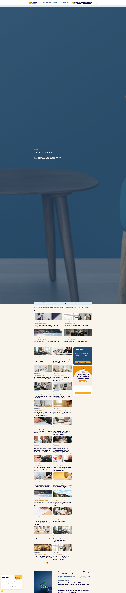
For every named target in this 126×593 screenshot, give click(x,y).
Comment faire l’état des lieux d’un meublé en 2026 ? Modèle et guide (43, 431)
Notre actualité (85, 307)
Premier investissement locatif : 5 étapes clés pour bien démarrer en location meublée (62, 486)
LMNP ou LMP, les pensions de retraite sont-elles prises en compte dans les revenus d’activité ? (42, 451)
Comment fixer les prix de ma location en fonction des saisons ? (46, 342)
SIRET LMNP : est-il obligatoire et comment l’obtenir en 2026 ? (43, 379)
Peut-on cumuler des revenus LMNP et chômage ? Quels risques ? (43, 469)
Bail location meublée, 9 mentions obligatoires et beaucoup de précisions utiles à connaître (43, 522)
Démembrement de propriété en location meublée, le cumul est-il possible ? (46, 326)
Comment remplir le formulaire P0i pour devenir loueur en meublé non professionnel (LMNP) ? (61, 432)
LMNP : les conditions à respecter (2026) (40, 360)
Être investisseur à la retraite (42, 539)
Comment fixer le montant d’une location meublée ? (42, 485)
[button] (2, 591)
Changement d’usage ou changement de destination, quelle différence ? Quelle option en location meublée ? (62, 451)
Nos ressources (56, 2)
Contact (79, 2)
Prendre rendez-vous (82, 362)
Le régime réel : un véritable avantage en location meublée (76, 342)
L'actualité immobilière (48, 307)
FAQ (79, 307)
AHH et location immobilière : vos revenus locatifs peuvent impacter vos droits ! (62, 469)
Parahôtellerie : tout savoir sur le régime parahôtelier (62, 413)
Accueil (30, 6)
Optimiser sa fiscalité (59, 307)
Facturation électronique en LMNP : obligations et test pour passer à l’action (43, 396)
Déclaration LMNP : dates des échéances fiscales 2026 (62, 520)
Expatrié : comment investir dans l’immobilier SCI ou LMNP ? (43, 558)
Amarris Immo (48, 2)
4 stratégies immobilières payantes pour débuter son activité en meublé (76, 326)
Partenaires (63, 2)
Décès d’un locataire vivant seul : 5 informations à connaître (61, 540)
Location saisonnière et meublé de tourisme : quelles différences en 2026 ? (62, 396)
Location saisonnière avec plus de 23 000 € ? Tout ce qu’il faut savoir (62, 504)
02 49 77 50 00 (88, 2)
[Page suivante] (58, 562)
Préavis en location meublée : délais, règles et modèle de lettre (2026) (62, 361)
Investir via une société (71, 307)
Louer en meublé (36, 321)
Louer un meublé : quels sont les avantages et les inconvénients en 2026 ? (42, 414)
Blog (67, 2)
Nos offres (42, 2)
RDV (74, 2)
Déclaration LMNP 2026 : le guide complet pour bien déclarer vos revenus (61, 379)
